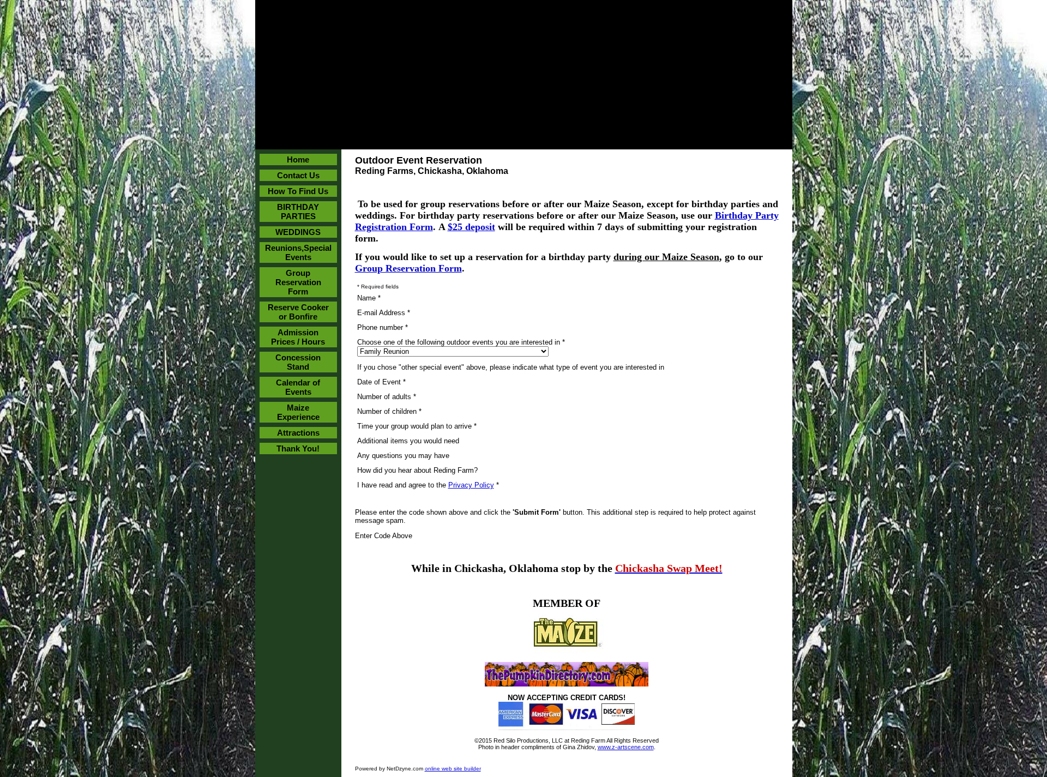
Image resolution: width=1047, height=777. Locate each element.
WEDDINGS (298, 232)
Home (298, 159)
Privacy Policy (471, 485)
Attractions (298, 432)
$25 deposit (471, 226)
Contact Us (298, 175)
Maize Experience (298, 412)
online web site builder (453, 769)
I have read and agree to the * (428, 485)
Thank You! (298, 448)
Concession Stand (298, 362)
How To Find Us (298, 191)
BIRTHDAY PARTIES (298, 211)
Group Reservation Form (298, 282)
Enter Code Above (383, 536)
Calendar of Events (298, 387)
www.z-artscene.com (626, 747)
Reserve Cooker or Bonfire (298, 312)
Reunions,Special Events (298, 252)
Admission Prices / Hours (298, 337)
